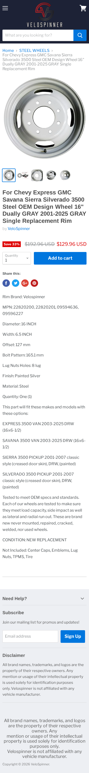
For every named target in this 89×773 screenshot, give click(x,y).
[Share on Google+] (25, 283)
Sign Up (73, 636)
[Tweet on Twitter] (15, 283)
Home (8, 50)
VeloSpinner (19, 228)
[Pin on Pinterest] (34, 283)
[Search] (80, 35)
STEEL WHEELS (34, 50)
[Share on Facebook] (6, 283)
